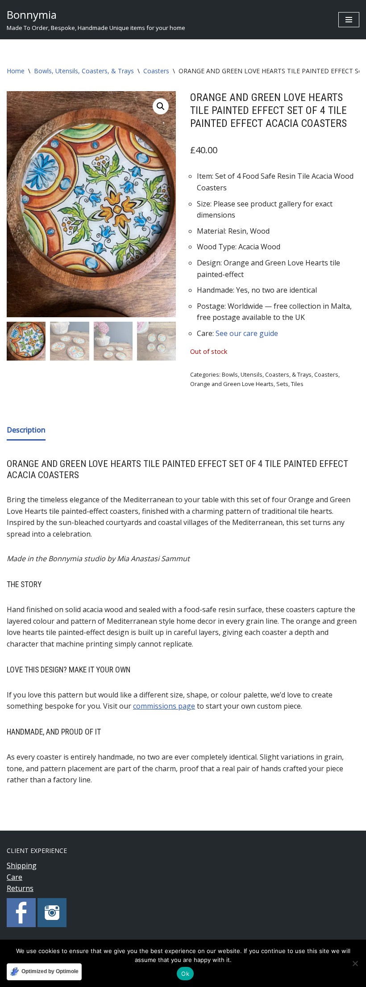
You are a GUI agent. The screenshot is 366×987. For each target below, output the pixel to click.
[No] (354, 963)
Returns (20, 888)
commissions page (164, 706)
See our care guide (247, 333)
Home (16, 71)
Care (14, 877)
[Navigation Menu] (348, 19)
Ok (185, 973)
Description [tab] (26, 430)
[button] (161, 106)
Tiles (297, 384)
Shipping (22, 865)
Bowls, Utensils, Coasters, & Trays (84, 71)
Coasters (156, 71)
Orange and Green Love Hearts (232, 384)
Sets (282, 384)
